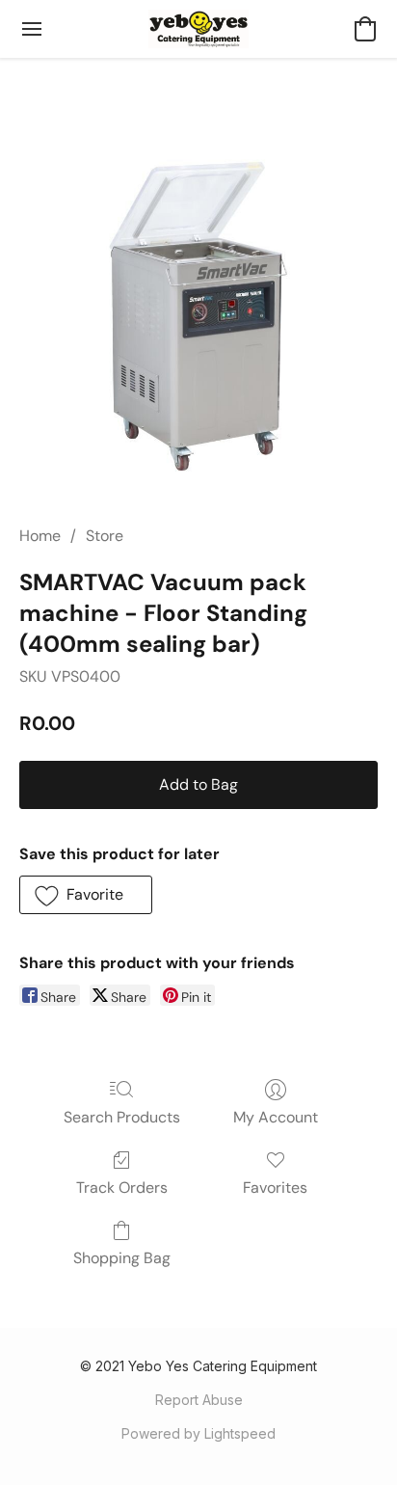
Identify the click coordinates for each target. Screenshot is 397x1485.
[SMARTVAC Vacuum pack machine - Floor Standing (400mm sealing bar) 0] (198, 314)
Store (104, 536)
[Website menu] (32, 29)
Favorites (275, 1187)
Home (40, 536)
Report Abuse (199, 1399)
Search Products (122, 1117)
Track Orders (122, 1187)
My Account (275, 1117)
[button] (199, 29)
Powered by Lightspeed (198, 1433)
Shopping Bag (122, 1258)
